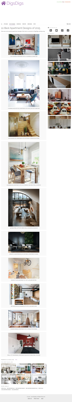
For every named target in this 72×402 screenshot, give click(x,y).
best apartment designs (20, 388)
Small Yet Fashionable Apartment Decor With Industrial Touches (23, 355)
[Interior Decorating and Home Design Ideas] (12, 5)
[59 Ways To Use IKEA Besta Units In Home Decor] (59, 41)
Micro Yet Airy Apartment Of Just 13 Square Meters (23, 280)
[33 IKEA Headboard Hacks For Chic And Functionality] (59, 54)
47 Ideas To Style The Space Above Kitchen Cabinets (57, 127)
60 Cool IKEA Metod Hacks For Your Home (58, 86)
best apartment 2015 (10, 388)
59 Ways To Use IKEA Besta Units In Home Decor (59, 46)
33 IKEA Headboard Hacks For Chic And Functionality (59, 59)
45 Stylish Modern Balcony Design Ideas (23, 365)
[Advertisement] (36, 15)
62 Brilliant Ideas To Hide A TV (57, 100)
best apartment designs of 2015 (31, 388)
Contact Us (30, 398)
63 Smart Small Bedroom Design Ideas (24, 375)
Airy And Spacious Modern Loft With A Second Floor (24, 306)
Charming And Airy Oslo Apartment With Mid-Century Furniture (24, 108)
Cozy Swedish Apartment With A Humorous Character (23, 56)
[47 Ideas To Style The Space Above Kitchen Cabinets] (59, 122)
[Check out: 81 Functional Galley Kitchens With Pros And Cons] (8, 379)
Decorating (19, 24)
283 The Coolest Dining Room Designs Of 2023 (39, 376)
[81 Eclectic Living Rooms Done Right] (59, 68)
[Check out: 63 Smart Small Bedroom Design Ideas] (23, 379)
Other (34, 24)
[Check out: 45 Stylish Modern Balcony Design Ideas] (23, 368)
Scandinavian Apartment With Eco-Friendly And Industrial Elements (24, 185)
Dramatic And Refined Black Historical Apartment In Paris (23, 254)
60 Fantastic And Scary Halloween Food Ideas (58, 113)
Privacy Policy (36, 398)
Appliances (6, 24)
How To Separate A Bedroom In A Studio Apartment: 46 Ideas (8, 366)
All (1, 24)
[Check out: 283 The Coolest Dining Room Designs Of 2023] (39, 379)
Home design (30, 24)
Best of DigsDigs (12, 24)
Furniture (24, 24)
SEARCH (69, 24)
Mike (16, 359)
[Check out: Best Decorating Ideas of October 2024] (39, 368)
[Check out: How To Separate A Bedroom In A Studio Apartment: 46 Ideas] (8, 368)
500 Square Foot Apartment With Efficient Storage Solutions (23, 138)
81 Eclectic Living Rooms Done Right (58, 73)
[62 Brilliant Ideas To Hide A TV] (59, 95)
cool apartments (15, 389)
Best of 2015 (4, 388)
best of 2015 (41, 388)
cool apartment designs (6, 389)
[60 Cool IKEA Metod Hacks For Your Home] (59, 81)
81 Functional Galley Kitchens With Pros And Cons (8, 376)
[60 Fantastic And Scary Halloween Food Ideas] (59, 108)
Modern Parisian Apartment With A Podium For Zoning (23, 329)
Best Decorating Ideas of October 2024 (39, 365)
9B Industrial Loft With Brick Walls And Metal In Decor (24, 228)
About (42, 398)
